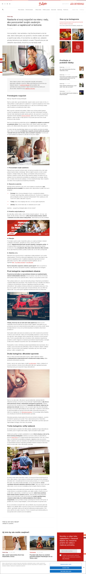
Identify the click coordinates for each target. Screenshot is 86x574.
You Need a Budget (20, 262)
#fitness (61, 23)
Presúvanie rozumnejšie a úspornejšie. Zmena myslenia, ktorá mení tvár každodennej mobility (69, 78)
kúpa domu (15, 437)
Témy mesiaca (21, 9)
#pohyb (81, 22)
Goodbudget (29, 262)
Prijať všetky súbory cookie (65, 571)
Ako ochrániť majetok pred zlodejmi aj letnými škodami (69, 93)
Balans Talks (75, 9)
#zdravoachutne (75, 22)
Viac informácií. (65, 558)
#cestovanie (70, 23)
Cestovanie (53, 9)
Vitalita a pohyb (46, 9)
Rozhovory (65, 9)
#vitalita (65, 23)
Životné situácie (29, 9)
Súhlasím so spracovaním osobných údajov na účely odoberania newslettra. (71, 557)
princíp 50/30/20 (26, 115)
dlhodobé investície (27, 412)
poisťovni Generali (24, 85)
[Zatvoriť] (83, 567)
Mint (13, 262)
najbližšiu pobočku (30, 88)
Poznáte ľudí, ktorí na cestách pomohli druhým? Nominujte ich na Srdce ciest (41, 556)
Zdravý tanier (38, 9)
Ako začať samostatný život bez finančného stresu (13, 555)
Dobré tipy (59, 9)
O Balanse (81, 9)
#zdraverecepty (67, 22)
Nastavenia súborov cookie (65, 564)
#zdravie (62, 22)
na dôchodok (32, 363)
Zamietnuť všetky (65, 567)
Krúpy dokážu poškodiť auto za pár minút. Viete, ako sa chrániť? (68, 86)
